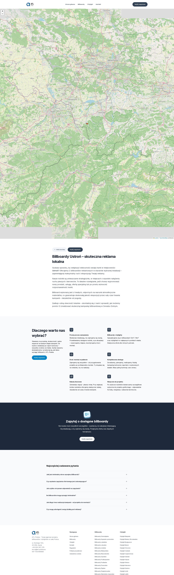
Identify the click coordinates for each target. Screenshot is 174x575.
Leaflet (156, 238)
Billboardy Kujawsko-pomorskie (104, 539)
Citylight (90, 4)
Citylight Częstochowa (126, 554)
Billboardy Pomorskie (101, 565)
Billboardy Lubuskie (100, 545)
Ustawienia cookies (75, 554)
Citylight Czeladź (125, 551)
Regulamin (73, 548)
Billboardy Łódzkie (100, 548)
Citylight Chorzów (125, 548)
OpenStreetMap (163, 238)
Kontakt (98, 4)
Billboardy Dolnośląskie (102, 536)
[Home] (30, 4)
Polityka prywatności (76, 551)
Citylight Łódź (124, 571)
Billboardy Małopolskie (101, 551)
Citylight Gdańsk (125, 556)
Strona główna (70, 4)
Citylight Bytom (124, 545)
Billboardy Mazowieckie (102, 554)
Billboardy (81, 4)
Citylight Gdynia (124, 559)
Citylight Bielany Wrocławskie (128, 539)
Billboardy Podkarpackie (102, 559)
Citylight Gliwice (124, 562)
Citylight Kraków (125, 568)
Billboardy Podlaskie (101, 562)
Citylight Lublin (124, 574)
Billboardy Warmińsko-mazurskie (104, 574)
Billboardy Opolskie (100, 556)
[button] (87, 124)
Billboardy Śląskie (100, 568)
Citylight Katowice (125, 565)
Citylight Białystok (125, 536)
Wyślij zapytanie (140, 4)
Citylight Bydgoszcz (126, 542)
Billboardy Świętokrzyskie (102, 571)
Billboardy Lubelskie (101, 542)
